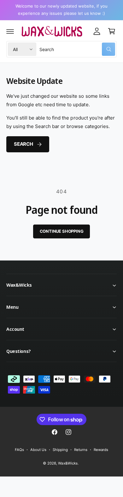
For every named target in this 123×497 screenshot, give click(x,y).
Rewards (101, 449)
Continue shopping (62, 231)
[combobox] (77, 49)
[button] (10, 31)
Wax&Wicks (67, 463)
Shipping (60, 449)
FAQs (19, 449)
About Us (38, 449)
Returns (80, 449)
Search (23, 144)
